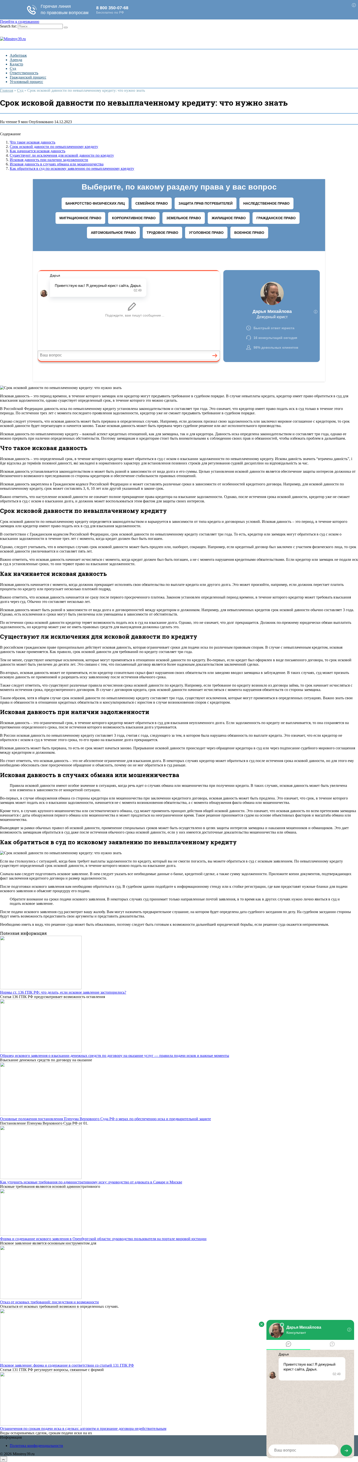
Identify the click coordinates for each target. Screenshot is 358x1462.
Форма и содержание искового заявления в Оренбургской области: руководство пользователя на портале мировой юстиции (103, 1239)
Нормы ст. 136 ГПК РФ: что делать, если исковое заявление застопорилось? (63, 992)
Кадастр (16, 64)
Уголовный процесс (26, 82)
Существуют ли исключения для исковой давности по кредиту (62, 155)
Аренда (16, 60)
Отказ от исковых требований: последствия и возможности (49, 1302)
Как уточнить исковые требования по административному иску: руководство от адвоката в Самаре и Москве (91, 1182)
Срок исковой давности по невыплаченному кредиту (54, 147)
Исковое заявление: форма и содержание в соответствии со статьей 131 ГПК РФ (67, 1365)
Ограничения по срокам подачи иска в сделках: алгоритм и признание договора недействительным (83, 1428)
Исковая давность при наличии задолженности (49, 160)
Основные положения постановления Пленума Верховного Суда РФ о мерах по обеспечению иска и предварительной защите (105, 1119)
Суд (13, 68)
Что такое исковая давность (32, 142)
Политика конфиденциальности (36, 1446)
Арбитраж (18, 55)
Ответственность (24, 73)
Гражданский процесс (28, 77)
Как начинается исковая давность (37, 151)
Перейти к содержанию (19, 21)
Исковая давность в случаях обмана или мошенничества (57, 164)
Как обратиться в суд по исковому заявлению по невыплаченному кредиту (72, 168)
